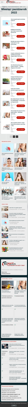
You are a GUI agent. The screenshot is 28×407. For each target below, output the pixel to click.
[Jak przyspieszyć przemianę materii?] (6, 23)
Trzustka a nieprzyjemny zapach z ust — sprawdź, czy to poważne (20, 183)
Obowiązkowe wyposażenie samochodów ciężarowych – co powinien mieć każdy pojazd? (17, 378)
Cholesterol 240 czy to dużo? (8, 391)
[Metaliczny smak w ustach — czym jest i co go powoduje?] (6, 45)
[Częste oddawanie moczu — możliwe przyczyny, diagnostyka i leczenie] (6, 57)
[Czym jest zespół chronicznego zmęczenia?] (6, 92)
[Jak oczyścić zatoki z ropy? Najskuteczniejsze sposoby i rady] (6, 127)
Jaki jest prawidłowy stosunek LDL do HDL (11, 398)
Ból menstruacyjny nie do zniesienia (10, 389)
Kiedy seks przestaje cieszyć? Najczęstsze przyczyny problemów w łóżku (17, 345)
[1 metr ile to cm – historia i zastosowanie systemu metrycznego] (5, 359)
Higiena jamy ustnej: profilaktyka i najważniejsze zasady (7, 169)
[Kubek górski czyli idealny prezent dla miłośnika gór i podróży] (20, 312)
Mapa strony (4, 272)
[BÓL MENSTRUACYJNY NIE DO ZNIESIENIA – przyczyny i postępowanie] (6, 103)
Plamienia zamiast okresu (8, 399)
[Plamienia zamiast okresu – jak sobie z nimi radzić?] (5, 353)
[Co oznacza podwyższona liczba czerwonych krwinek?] (20, 299)
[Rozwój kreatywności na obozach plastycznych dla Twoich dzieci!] (5, 249)
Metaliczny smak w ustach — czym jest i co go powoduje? (18, 43)
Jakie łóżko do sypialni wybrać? (15, 207)
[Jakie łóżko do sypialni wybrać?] (5, 208)
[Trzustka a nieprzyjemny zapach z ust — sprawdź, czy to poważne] (20, 176)
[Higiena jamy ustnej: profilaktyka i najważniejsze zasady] (8, 162)
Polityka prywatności (6, 273)
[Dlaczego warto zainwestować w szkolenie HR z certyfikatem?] (8, 191)
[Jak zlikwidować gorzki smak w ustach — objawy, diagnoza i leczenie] (6, 69)
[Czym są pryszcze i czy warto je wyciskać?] (20, 162)
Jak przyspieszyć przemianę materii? (16, 220)
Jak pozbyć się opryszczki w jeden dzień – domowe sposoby (18, 112)
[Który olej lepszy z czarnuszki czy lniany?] (8, 285)
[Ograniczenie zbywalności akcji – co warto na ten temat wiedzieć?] (5, 372)
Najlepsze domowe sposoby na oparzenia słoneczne (16, 31)
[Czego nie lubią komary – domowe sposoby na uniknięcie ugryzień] (6, 81)
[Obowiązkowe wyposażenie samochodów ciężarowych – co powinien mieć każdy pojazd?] (8, 312)
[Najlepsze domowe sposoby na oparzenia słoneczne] (6, 34)
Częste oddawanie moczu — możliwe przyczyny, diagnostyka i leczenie (18, 55)
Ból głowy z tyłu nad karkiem (8, 392)
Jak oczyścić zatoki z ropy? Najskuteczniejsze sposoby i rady (18, 124)
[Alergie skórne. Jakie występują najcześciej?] (20, 328)
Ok (14, 405)
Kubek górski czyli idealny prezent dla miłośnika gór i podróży (19, 319)
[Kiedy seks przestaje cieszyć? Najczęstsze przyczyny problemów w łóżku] (5, 346)
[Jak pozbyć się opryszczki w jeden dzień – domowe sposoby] (6, 115)
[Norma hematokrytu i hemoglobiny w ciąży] (5, 235)
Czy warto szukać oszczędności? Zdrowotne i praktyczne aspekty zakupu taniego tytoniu (17, 214)
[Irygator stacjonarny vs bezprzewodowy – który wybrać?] (5, 366)
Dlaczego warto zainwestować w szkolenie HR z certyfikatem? (7, 198)
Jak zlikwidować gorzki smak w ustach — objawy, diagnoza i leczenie (17, 66)
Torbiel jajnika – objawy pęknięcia (10, 396)
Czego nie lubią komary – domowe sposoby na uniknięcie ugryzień (17, 78)
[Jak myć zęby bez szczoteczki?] (8, 176)
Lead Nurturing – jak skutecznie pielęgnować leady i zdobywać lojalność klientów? (17, 228)
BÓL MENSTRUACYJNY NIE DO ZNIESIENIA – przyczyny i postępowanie (18, 100)
